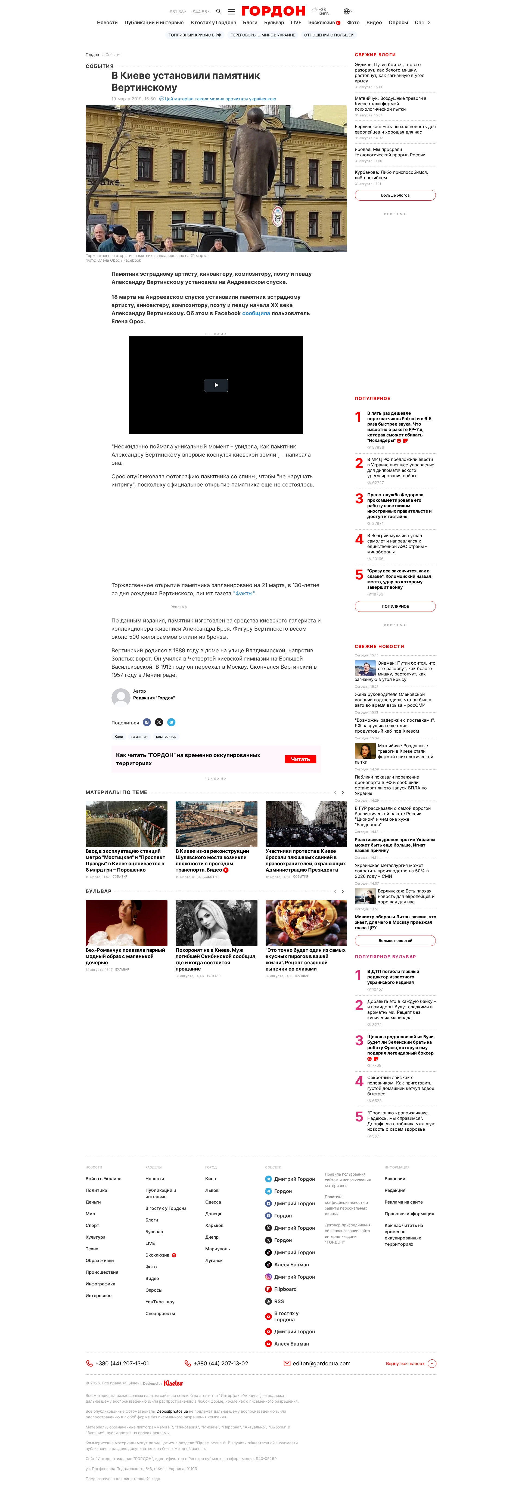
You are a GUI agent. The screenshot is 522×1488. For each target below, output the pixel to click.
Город (211, 1167)
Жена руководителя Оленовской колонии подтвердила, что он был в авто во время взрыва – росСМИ (393, 700)
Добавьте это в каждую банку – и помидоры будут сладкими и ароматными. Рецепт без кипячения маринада (401, 1009)
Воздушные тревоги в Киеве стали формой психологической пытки (391, 103)
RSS (279, 1301)
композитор (166, 736)
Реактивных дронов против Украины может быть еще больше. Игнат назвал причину (395, 845)
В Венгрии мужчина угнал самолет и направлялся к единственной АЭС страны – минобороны (397, 543)
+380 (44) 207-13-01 (122, 1363)
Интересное (98, 1295)
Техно (92, 1248)
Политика (96, 1190)
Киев (119, 736)
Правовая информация (409, 1213)
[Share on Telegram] (171, 722)
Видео (374, 22)
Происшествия (102, 1272)
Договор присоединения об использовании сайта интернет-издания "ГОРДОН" (348, 1233)
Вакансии (395, 1178)
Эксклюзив (322, 22)
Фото (353, 22)
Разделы (153, 1167)
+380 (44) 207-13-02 (221, 1363)
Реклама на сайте (404, 1202)
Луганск (214, 1260)
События (113, 54)
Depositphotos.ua (172, 1411)
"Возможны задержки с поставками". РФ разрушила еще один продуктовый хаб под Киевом (395, 725)
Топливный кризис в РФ (195, 35)
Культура (95, 1237)
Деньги (93, 1202)
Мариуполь (217, 1248)
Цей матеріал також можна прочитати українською (220, 98)
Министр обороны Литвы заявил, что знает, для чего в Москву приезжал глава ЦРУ (395, 922)
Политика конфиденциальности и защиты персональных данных (346, 1205)
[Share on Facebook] (147, 722)
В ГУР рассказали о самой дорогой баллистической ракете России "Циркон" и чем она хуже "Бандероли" (393, 816)
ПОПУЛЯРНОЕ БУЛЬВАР (385, 956)
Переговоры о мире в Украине (263, 35)
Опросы (398, 22)
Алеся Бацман (291, 1264)
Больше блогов (395, 195)
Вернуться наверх (405, 1363)
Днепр (212, 1237)
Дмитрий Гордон (294, 1179)
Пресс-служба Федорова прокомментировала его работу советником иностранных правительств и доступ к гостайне (399, 505)
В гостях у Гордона (213, 22)
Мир (90, 1213)
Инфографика (100, 1283)
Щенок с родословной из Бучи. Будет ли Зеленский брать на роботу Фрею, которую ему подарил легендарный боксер (401, 1045)
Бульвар (274, 22)
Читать (300, 759)
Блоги (250, 22)
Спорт (92, 1225)
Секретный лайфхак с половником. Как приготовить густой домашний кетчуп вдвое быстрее (400, 1085)
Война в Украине (103, 1178)
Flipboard (285, 1289)
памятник (139, 736)
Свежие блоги (375, 54)
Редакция (395, 1190)
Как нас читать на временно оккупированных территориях (404, 1235)
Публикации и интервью (154, 22)
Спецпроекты (160, 1313)
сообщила (256, 313)
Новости (107, 22)
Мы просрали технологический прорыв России (391, 152)
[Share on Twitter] (159, 722)
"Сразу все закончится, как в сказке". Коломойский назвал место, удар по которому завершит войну (399, 579)
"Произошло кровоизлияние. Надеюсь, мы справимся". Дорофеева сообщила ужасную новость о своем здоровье (401, 1121)
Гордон (92, 54)
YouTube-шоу (160, 1301)
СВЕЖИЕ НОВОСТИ (379, 646)
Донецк (213, 1213)
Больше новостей (395, 940)
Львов (212, 1190)
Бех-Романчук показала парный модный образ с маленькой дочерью (125, 956)
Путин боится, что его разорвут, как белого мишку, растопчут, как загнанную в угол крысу (389, 72)
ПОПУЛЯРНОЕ (373, 398)
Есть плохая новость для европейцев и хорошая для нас (395, 129)
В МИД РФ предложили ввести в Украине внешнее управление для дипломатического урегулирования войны (400, 467)
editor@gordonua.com (322, 1363)
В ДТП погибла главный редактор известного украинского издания (393, 977)
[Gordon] (273, 11)
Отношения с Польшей (329, 35)
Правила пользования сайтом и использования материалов (348, 1180)
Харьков (214, 1225)
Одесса (213, 1202)
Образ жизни (100, 1260)
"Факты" (243, 593)
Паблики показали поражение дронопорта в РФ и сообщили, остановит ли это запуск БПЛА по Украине (391, 785)
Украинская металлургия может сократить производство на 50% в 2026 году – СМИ (392, 871)
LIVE (296, 22)
